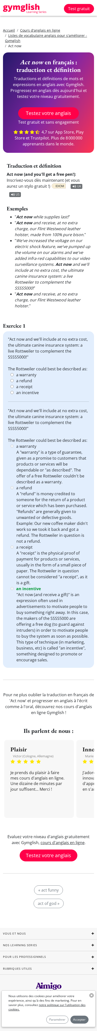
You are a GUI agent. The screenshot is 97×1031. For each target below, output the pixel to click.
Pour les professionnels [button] (24, 957)
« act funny (48, 890)
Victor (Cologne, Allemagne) (33, 756)
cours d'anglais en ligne (63, 842)
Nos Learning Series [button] (20, 945)
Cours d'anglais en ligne (40, 30)
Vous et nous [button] (14, 933)
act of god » (48, 903)
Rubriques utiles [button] (17, 968)
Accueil (9, 30)
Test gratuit (79, 8)
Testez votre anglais (48, 113)
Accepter (79, 1019)
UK (79, 186)
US (18, 194)
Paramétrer (57, 1019)
